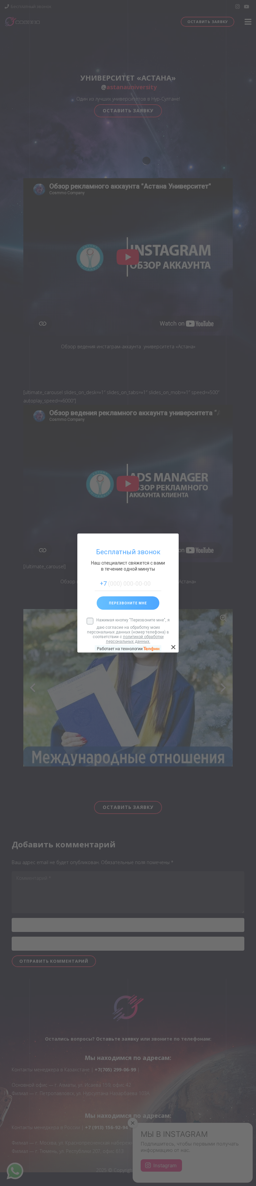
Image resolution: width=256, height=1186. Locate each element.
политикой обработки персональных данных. (135, 639)
